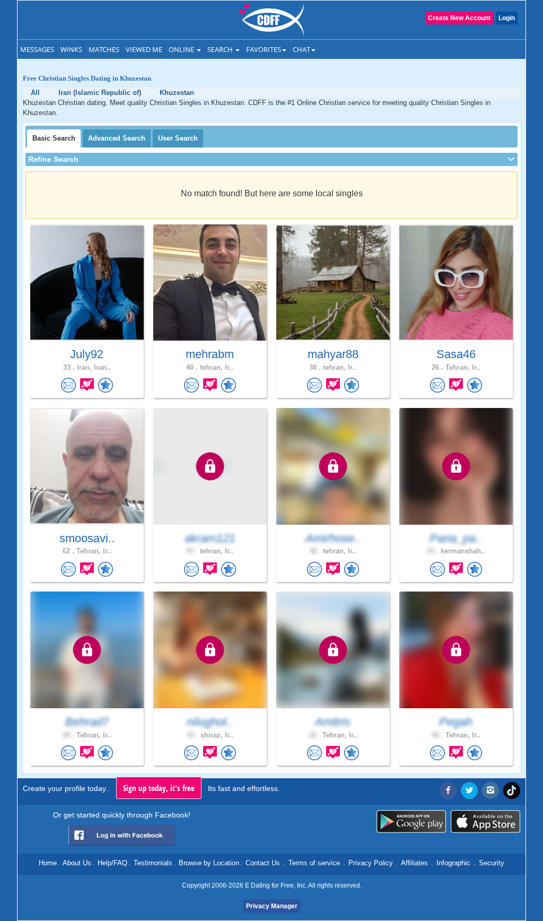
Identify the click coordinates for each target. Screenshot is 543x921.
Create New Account (459, 18)
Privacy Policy (370, 863)
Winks (71, 49)
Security (491, 863)
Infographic (453, 863)
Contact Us (263, 863)
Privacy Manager (271, 906)
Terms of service (314, 863)
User (178, 138)
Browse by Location (209, 863)
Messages (37, 49)
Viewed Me (144, 49)
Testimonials (153, 863)
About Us (77, 863)
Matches (104, 49)
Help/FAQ (112, 863)
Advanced (116, 138)
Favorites (263, 49)
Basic (53, 138)
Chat (301, 49)
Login (506, 18)
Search (220, 49)
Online (182, 49)
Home (48, 863)
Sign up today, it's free (159, 788)
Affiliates (414, 863)
